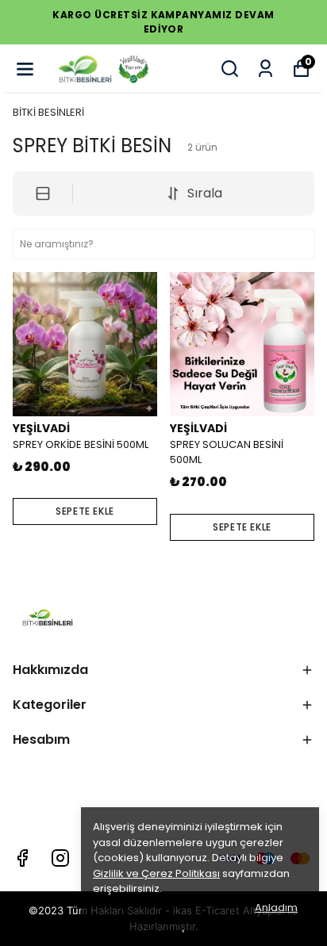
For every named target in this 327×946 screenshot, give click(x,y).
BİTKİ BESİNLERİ (48, 112)
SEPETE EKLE (85, 511)
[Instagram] (60, 857)
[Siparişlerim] (265, 69)
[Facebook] (22, 857)
